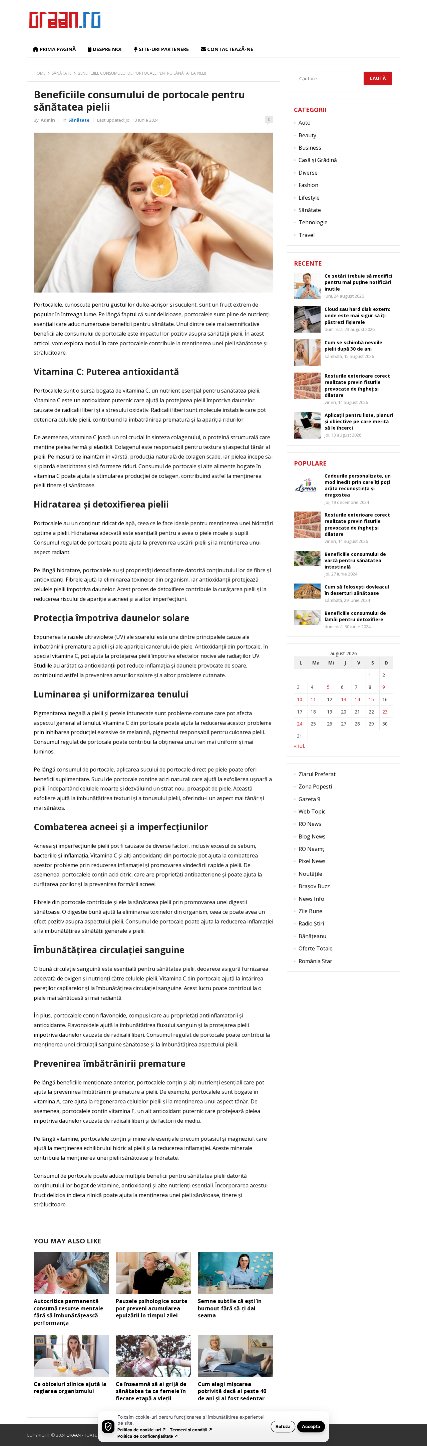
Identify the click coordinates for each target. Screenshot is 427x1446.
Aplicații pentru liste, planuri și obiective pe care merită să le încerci (359, 421)
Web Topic (312, 811)
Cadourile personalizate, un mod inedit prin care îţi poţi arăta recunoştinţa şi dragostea (358, 485)
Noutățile (310, 873)
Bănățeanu (312, 936)
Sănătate (61, 73)
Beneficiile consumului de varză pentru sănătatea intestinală (355, 560)
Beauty (307, 135)
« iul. (299, 745)
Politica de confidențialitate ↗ (147, 1435)
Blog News (312, 836)
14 (357, 699)
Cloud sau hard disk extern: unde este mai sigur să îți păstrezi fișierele (357, 315)
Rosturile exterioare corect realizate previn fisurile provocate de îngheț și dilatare (357, 385)
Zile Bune (310, 911)
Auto (305, 122)
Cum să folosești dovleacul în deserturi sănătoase (357, 590)
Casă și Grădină (318, 160)
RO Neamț (311, 848)
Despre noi (106, 49)
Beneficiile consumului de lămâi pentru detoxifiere (355, 616)
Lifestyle (309, 197)
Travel (307, 235)
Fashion (308, 185)
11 (313, 699)
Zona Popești (315, 786)
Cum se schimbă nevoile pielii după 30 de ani (353, 345)
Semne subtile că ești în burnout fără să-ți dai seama (230, 1308)
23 (385, 712)
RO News (310, 823)
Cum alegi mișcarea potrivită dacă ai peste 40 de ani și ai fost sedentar (232, 1391)
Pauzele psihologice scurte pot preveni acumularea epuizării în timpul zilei (151, 1308)
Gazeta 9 (309, 799)
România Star (315, 961)
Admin (48, 120)
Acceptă (311, 1426)
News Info (311, 898)
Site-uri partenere (163, 49)
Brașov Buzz (314, 886)
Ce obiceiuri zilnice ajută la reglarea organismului (70, 1387)
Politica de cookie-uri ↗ (141, 1429)
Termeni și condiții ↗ (191, 1429)
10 (299, 699)
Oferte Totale (316, 948)
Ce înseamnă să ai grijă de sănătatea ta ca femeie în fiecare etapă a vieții (151, 1391)
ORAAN (73, 1435)
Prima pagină (57, 49)
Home (39, 73)
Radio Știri (311, 923)
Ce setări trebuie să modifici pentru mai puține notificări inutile (358, 282)
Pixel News (312, 861)
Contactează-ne (229, 49)
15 (371, 699)
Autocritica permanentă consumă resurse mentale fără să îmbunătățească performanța (68, 1311)
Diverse (308, 172)
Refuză (283, 1426)
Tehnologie (313, 222)
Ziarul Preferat (317, 774)
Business (310, 147)
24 (299, 724)
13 (343, 699)
